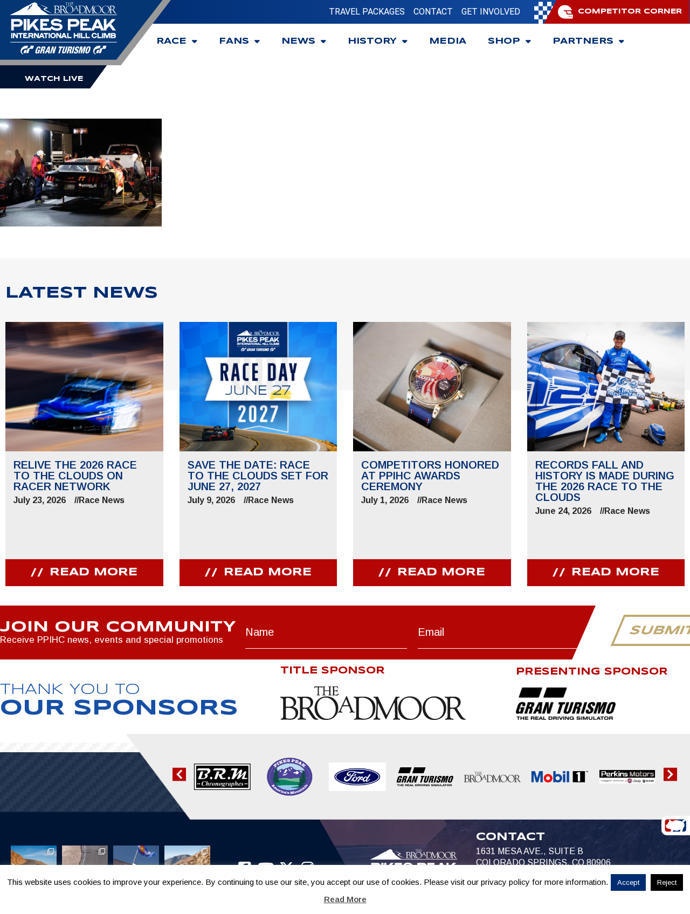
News (298, 41)
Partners (583, 41)
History (372, 41)
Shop (504, 41)
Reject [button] (667, 882)
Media (447, 41)
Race (171, 41)
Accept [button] (628, 882)
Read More (345, 899)
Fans (234, 41)
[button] (179, 774)
